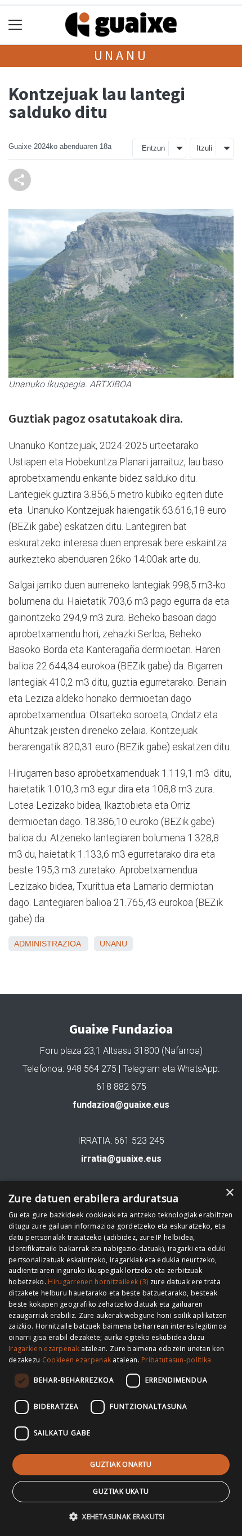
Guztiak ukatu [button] (121, 1491)
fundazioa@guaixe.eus (121, 1104)
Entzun (153, 148)
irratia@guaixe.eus (121, 1158)
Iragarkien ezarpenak (43, 1348)
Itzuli (204, 148)
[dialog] (121, 1358)
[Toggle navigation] (15, 25)
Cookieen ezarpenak (76, 1360)
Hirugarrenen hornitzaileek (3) (98, 1281)
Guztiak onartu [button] (121, 1464)
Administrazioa (47, 943)
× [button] (229, 1193)
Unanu (121, 55)
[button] (121, 1516)
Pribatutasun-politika (176, 1360)
